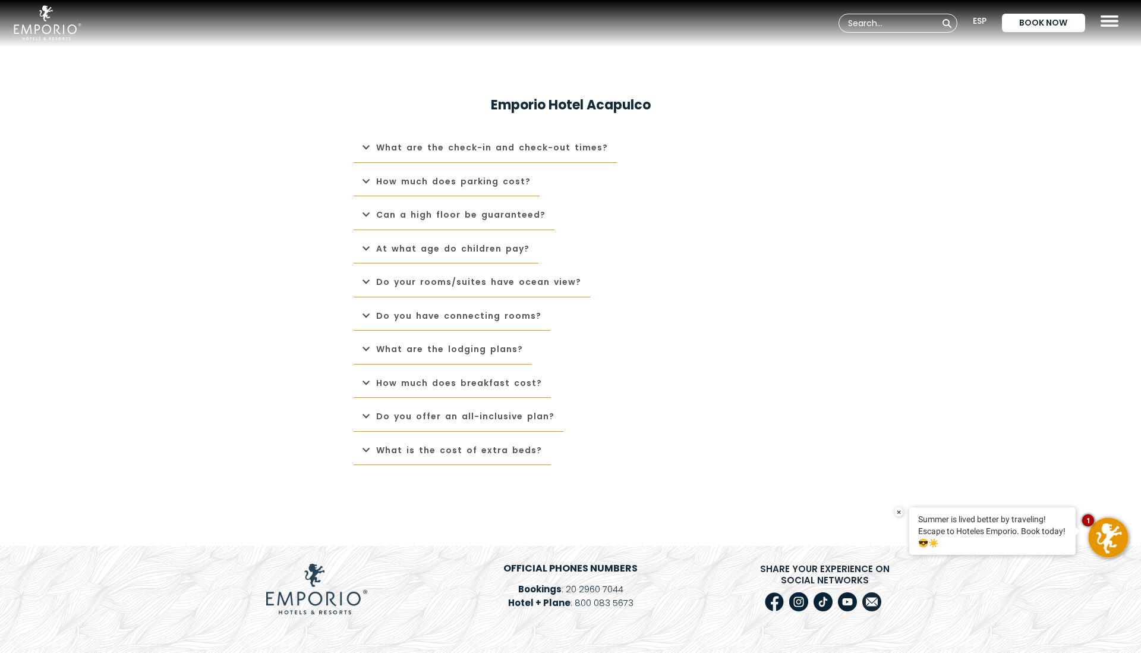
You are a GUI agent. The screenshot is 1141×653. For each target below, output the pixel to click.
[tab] (570, 148)
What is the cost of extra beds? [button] (459, 450)
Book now (1043, 23)
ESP (979, 21)
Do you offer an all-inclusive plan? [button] (465, 416)
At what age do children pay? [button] (452, 249)
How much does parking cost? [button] (453, 181)
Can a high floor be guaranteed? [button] (461, 215)
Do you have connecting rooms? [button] (458, 316)
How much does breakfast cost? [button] (459, 383)
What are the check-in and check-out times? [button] (492, 147)
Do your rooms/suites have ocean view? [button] (478, 282)
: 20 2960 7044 (570, 589)
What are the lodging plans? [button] (449, 349)
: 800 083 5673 (570, 603)
